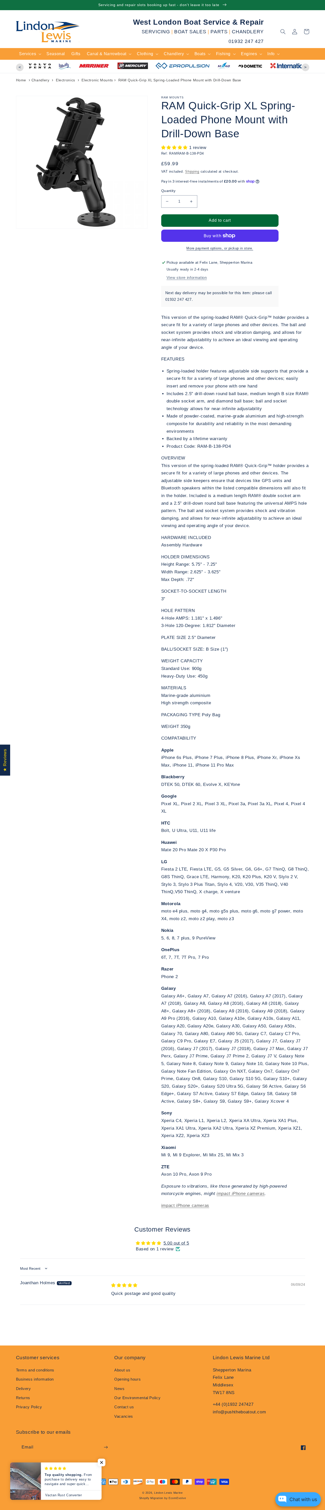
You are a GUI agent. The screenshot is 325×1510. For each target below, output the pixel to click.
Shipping (192, 171)
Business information (35, 1379)
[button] (283, 31)
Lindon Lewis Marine (168, 1492)
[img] (124, 1285)
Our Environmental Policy (137, 1398)
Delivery (23, 1389)
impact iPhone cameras (241, 1193)
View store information (187, 278)
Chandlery (40, 80)
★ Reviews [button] (5, 760)
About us (122, 1370)
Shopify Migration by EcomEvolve (162, 1498)
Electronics (65, 80)
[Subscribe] (105, 1447)
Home (21, 80)
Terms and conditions (35, 1370)
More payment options (204, 248)
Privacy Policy (29, 1407)
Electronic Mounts (97, 80)
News (119, 1389)
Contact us (124, 1407)
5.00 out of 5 (176, 1243)
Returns (23, 1398)
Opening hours (127, 1379)
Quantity (168, 191)
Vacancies (123, 1416)
